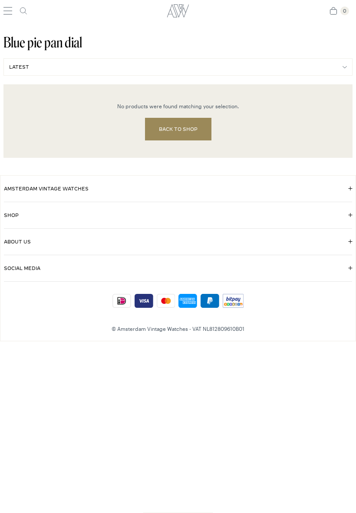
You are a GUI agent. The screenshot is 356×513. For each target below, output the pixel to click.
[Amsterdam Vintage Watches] (178, 10)
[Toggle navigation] (7, 10)
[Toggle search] (23, 11)
